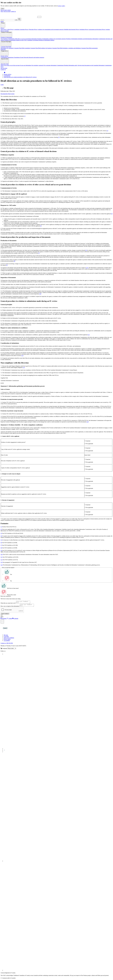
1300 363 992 (9, 643)
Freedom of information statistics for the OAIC (15, 40)
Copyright (6, 636)
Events (22, 57)
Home (2, 21)
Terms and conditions (9, 637)
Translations (17, 57)
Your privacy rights (5, 29)
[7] (39, 253)
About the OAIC (4, 59)
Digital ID (3, 49)
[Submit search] (19, 19)
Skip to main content (6, 10)
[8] (14, 261)
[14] (88, 421)
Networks (26, 57)
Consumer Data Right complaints (22, 48)
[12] (22, 355)
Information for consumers (7, 48)
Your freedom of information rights (9, 38)
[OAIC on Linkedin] (4, 751)
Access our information (25, 65)
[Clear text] (16, 20)
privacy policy (61, 5)
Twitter (10, 618)
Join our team (7, 11)
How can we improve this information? (10, 606)
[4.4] (87, 267)
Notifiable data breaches (70, 29)
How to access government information (27, 38)
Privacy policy (7, 639)
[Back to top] (2, 621)
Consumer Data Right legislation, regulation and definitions (66, 48)
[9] (7, 265)
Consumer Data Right (6, 41)
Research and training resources (36, 57)
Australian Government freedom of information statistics (40, 40)
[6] (86, 250)
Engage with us (4, 51)
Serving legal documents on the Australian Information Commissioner (95, 65)
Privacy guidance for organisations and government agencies (49, 29)
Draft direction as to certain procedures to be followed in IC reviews (20, 77)
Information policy (73, 65)
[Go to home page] (5, 73)
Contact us (13, 11)
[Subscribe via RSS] (58, 970)
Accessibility (7, 640)
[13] (24, 367)
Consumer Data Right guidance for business (41, 48)
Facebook (4, 618)
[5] (41, 226)
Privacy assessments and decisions (93, 29)
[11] (89, 334)
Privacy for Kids (5, 31)
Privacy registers (106, 29)
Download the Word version (7, 93)
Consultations (4, 57)
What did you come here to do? (8, 603)
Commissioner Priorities (63, 65)
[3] (58, 137)
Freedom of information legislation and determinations (79, 38)
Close (2, 8)
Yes (11, 574)
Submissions (11, 57)
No (11, 581)
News (2, 11)
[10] (40, 293)
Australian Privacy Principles (27, 29)
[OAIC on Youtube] (4, 750)
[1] (24, 116)
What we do (4, 65)
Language (4, 648)
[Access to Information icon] (14, 632)
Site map (6, 635)
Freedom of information (6, 32)
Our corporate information (50, 65)
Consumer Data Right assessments (89, 48)
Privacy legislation (80, 29)
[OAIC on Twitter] (50, 748)
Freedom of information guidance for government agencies (51, 38)
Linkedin (16, 618)
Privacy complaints (15, 29)
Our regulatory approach (37, 65)
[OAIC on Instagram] (58, 861)
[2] (107, 130)
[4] (111, 213)
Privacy (3, 23)
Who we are (10, 65)
